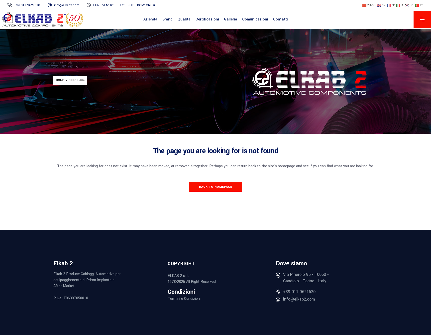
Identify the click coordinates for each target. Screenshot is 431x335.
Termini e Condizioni (184, 298)
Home (60, 80)
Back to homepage (215, 187)
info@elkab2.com (299, 299)
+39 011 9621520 (299, 292)
